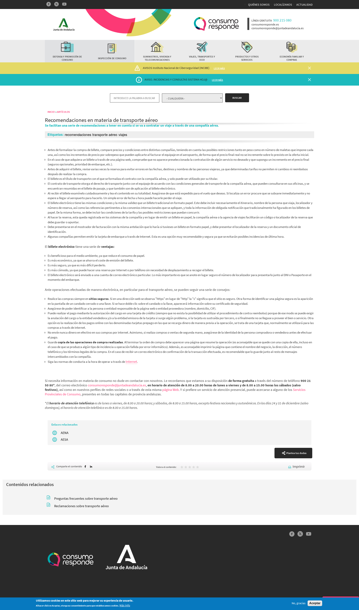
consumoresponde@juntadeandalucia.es (117, 385)
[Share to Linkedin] (91, 466)
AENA (64, 433)
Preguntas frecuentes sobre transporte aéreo (86, 498)
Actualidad (304, 4)
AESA (64, 439)
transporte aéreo (104, 134)
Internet (131, 361)
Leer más (219, 68)
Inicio (51, 111)
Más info (124, 605)
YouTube (64, 4)
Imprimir (299, 466)
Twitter (56, 4)
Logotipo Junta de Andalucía (63, 24)
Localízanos (283, 4)
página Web (170, 390)
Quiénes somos (259, 4)
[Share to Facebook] (85, 466)
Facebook (48, 4)
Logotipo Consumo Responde (216, 24)
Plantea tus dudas (296, 453)
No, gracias (299, 603)
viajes (123, 134)
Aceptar (314, 603)
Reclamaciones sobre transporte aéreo (81, 506)
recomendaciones (78, 134)
